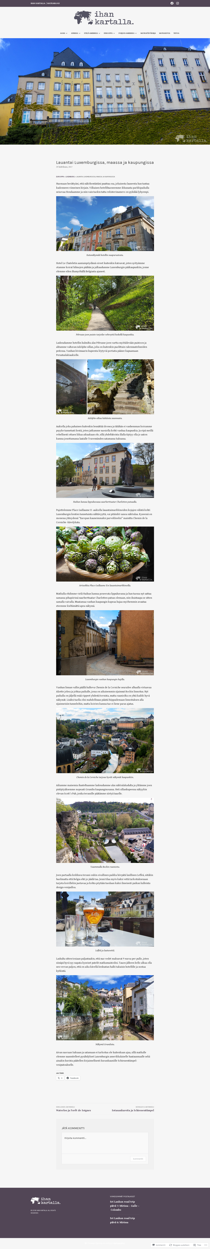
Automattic (119, 1243)
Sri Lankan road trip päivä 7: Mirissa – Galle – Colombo (124, 1206)
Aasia (62, 33)
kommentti (138, 1159)
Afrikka (74, 33)
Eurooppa (108, 33)
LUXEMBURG (70, 177)
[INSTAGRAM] (177, 3)
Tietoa (176, 33)
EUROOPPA (60, 177)
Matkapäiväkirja (148, 33)
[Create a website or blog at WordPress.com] (86, 1243)
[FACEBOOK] (172, 3)
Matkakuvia (164, 33)
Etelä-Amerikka (91, 33)
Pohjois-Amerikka (126, 33)
